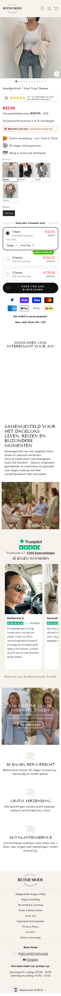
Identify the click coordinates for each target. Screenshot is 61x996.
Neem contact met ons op (33, 953)
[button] (30, 233)
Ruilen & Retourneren (30, 910)
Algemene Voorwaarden (30, 921)
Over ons (30, 915)
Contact (30, 931)
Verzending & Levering (30, 904)
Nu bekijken (30, 724)
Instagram (32, 959)
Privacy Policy (30, 926)
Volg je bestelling (30, 899)
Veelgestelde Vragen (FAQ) (30, 894)
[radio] (10, 172)
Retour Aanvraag (30, 937)
